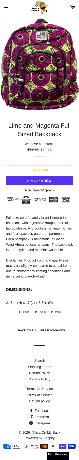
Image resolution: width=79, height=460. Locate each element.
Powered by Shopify (40, 438)
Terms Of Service (39, 389)
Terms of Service (39, 395)
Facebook (42, 411)
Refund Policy (39, 373)
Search (39, 361)
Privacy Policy (39, 379)
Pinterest (41, 417)
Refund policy (39, 401)
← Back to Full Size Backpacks (39, 330)
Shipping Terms (39, 367)
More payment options (39, 190)
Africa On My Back (46, 432)
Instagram (42, 423)
